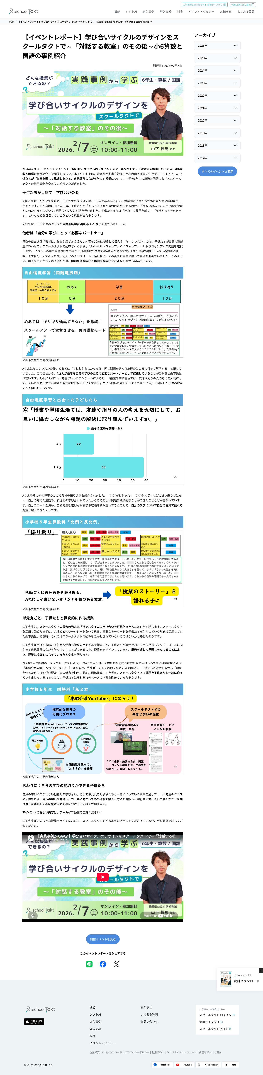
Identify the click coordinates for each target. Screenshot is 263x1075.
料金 (180, 11)
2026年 (202, 45)
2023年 (202, 83)
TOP (11, 21)
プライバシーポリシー (136, 1052)
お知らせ (226, 11)
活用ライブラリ (209, 1022)
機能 (117, 11)
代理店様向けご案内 (241, 4)
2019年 (202, 133)
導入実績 (165, 11)
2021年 (202, 108)
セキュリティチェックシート (180, 1052)
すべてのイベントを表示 (217, 171)
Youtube (188, 1064)
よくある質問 (245, 11)
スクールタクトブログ (213, 1029)
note (234, 1064)
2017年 (202, 158)
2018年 (202, 145)
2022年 (202, 95)
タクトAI (131, 11)
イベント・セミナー (201, 11)
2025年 (202, 58)
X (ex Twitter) (211, 1064)
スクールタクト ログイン (215, 1015)
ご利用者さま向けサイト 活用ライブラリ (202, 4)
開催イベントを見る (103, 939)
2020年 (202, 120)
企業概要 (95, 1052)
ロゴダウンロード (112, 1052)
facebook (165, 1064)
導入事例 (148, 11)
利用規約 (157, 1052)
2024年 (202, 70)
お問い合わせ (149, 1021)
